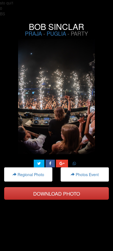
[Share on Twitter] (39, 163)
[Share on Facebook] (50, 163)
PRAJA (33, 33)
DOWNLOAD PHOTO (56, 193)
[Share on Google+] (62, 163)
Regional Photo (30, 174)
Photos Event (87, 174)
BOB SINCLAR (56, 26)
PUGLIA (56, 33)
